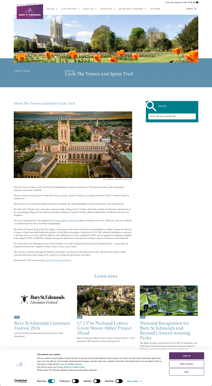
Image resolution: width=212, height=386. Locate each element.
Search (189, 9)
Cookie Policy (78, 367)
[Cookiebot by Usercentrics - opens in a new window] (21, 381)
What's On (88, 9)
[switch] (75, 381)
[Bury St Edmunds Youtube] (197, 2)
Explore (50, 9)
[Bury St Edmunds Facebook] (188, 2)
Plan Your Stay (69, 9)
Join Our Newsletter (176, 2)
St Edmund (155, 9)
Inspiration (106, 9)
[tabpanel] (43, 312)
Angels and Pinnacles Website (58, 260)
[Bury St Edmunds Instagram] (191, 2)
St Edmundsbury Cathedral (65, 221)
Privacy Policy (62, 367)
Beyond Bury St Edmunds (131, 9)
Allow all (186, 356)
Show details (132, 381)
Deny (186, 372)
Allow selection (186, 364)
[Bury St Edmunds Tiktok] (194, 2)
